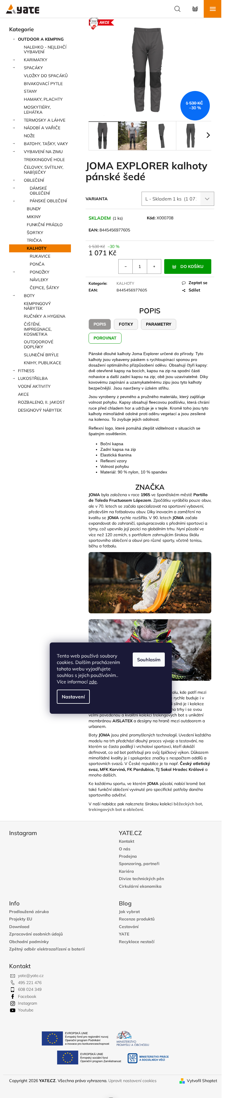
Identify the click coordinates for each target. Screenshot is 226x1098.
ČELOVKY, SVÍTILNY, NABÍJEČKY (43, 170)
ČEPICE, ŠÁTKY (44, 287)
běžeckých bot (188, 803)
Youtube (26, 1010)
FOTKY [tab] (126, 324)
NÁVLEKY (39, 279)
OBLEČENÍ (34, 180)
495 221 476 (29, 982)
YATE (124, 934)
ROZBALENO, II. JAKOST (41, 402)
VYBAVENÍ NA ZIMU (43, 151)
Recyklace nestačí (136, 942)
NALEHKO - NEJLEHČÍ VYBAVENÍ (45, 49)
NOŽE (29, 135)
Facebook (27, 996)
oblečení (135, 809)
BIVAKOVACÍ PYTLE (43, 83)
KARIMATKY (35, 59)
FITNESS (26, 370)
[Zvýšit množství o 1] (154, 266)
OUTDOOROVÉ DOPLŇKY (38, 344)
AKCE (23, 394)
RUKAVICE (40, 256)
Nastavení (73, 697)
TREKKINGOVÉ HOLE (44, 159)
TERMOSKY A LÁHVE (44, 120)
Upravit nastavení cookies (132, 1080)
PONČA (37, 264)
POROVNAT (105, 338)
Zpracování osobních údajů (36, 934)
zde (93, 682)
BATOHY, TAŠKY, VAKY (46, 143)
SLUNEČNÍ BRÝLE (41, 354)
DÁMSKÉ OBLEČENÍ (40, 191)
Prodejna (128, 856)
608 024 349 (29, 989)
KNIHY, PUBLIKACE (42, 362)
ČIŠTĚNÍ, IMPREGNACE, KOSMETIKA (37, 329)
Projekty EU (20, 919)
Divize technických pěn (141, 879)
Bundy (34, 208)
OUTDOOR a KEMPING (41, 39)
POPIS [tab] (100, 324)
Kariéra (126, 871)
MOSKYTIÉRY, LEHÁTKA (37, 110)
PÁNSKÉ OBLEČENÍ (48, 200)
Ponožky (39, 272)
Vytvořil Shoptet (202, 1080)
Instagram (27, 1003)
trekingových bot (105, 809)
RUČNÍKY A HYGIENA (44, 316)
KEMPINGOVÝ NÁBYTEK (37, 306)
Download (19, 927)
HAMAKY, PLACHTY (43, 99)
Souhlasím (148, 660)
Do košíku (191, 266)
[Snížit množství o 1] (126, 266)
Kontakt (126, 841)
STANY (30, 91)
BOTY (29, 295)
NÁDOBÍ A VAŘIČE (42, 127)
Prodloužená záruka (29, 912)
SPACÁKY (33, 67)
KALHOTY (36, 248)
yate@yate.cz (31, 975)
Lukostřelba (33, 378)
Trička (34, 240)
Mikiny (34, 216)
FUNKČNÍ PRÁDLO (45, 224)
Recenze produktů (136, 919)
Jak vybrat (129, 912)
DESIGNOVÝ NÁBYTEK (40, 410)
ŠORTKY (35, 232)
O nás (124, 849)
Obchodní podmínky (29, 942)
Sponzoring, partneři (139, 864)
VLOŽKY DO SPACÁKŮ (46, 75)
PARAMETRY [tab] (158, 324)
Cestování (129, 927)
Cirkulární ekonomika (140, 886)
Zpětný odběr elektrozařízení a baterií (47, 949)
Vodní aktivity (34, 386)
